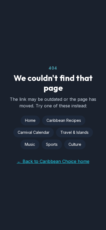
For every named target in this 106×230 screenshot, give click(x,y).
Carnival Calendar (33, 132)
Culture (74, 144)
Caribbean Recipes (63, 120)
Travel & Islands (74, 132)
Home (30, 120)
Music (30, 144)
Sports (52, 144)
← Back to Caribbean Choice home (53, 161)
